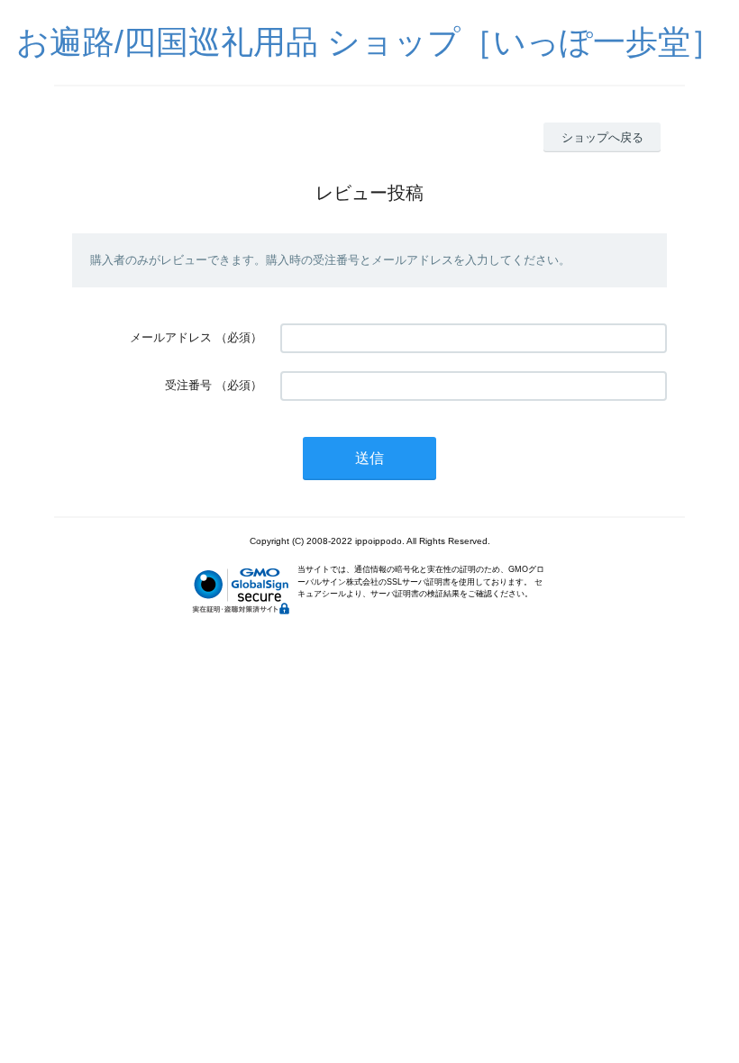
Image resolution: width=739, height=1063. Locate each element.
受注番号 (188, 385)
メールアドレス (171, 337)
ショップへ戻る (602, 137)
